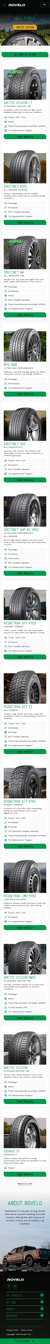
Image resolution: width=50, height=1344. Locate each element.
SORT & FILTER (27, 54)
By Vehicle (14, 1295)
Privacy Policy (12, 1330)
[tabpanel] (25, 34)
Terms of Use (26, 1330)
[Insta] (15, 1286)
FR (44, 4)
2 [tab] (23, 42)
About (10, 1309)
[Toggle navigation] (4, 5)
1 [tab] (21, 42)
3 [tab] (26, 42)
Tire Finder (23, 1340)
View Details (25, 136)
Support (12, 1316)
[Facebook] (8, 1286)
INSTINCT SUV (25, 27)
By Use (11, 1302)
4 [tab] (29, 42)
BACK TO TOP (25, 1183)
